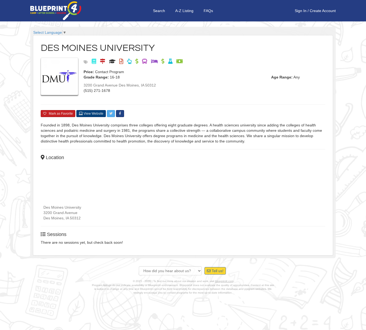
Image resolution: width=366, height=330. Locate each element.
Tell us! (217, 271)
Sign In (301, 11)
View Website (93, 113)
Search (159, 11)
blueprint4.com (224, 281)
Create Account (323, 11)
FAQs (208, 11)
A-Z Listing (184, 11)
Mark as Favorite (59, 113)
